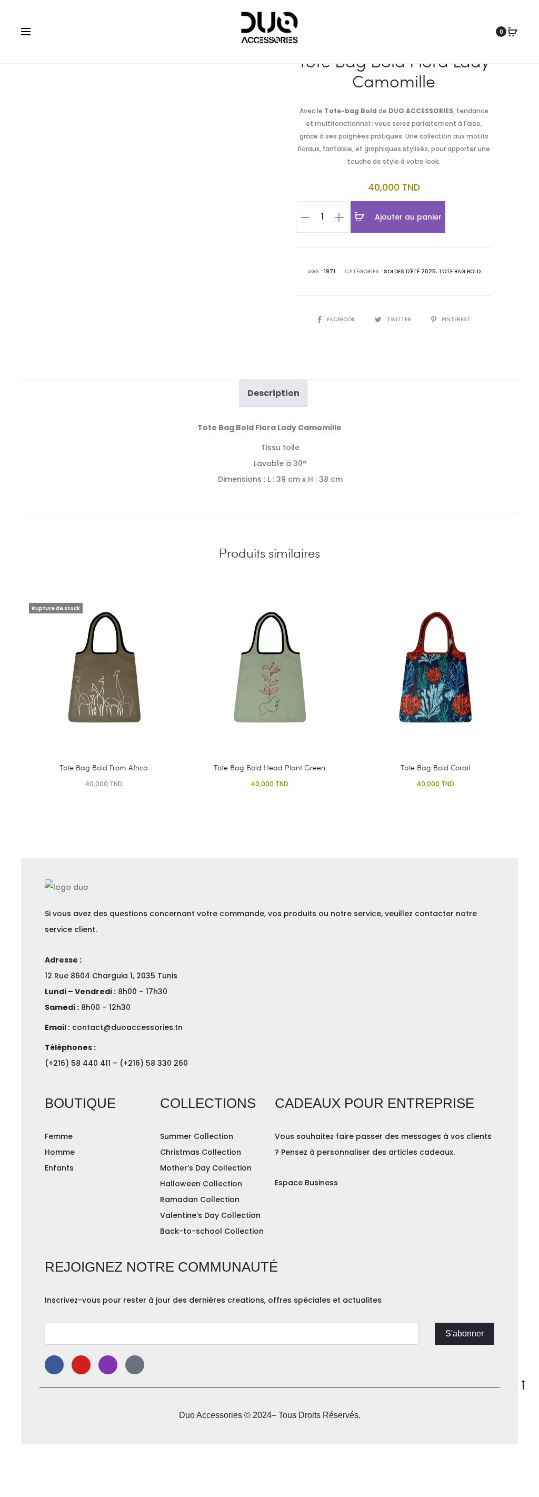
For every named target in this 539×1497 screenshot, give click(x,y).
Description (273, 393)
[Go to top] (523, 1384)
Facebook (341, 319)
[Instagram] (107, 1364)
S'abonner (464, 1333)
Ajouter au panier (407, 217)
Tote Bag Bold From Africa (103, 767)
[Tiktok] (134, 1364)
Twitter (400, 319)
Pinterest (456, 319)
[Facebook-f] (54, 1364)
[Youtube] (81, 1364)
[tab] (273, 393)
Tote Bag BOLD (459, 271)
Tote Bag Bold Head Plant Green (269, 767)
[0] (512, 31)
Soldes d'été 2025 (410, 271)
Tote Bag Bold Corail (435, 767)
